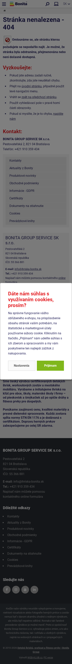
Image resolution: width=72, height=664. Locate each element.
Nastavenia (21, 365)
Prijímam (50, 365)
